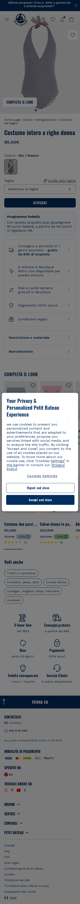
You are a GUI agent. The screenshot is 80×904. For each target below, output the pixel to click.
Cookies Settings (42, 476)
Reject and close (38, 488)
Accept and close (40, 500)
